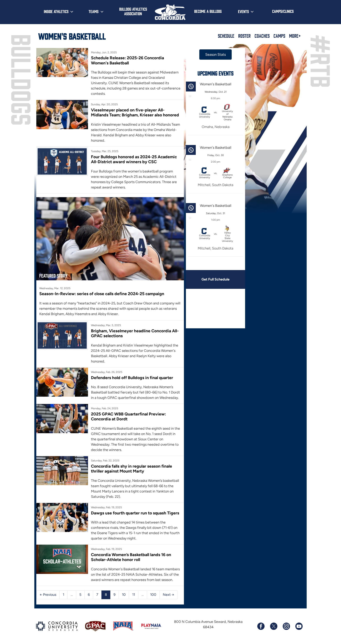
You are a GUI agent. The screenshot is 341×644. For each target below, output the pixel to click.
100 (153, 594)
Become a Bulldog (208, 11)
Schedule (226, 36)
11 (133, 594)
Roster (244, 36)
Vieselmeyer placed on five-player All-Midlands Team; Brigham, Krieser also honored (135, 112)
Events (243, 11)
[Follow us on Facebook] (261, 626)
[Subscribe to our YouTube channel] (298, 626)
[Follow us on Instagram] (286, 626)
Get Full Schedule (215, 279)
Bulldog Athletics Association (133, 11)
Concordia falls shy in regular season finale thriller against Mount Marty (131, 469)
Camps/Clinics (283, 11)
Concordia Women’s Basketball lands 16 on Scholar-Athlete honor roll (131, 557)
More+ (295, 36)
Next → (168, 594)
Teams (93, 11)
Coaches (262, 36)
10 (124, 594)
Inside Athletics (56, 11)
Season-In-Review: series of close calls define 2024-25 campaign (101, 293)
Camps (279, 36)
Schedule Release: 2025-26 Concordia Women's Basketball (127, 60)
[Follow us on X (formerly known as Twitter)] (273, 626)
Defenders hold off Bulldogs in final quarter (132, 377)
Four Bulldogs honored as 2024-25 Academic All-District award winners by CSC (134, 159)
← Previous (48, 594)
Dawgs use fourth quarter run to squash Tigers (135, 512)
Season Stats (215, 54)
